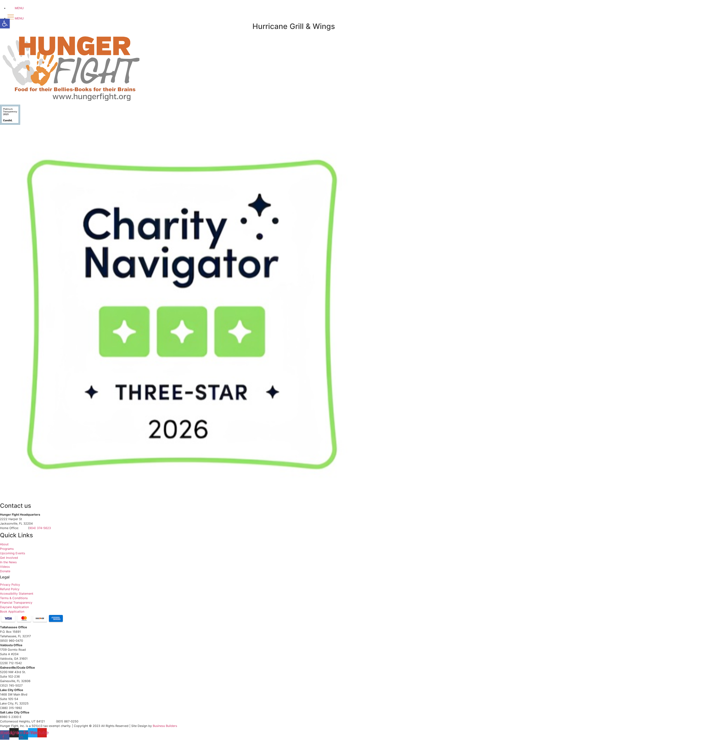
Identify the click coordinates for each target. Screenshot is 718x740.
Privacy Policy (10, 584)
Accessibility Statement (16, 593)
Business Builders (165, 726)
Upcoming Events (12, 553)
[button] (5, 23)
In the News (8, 562)
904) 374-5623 (40, 528)
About (4, 544)
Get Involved (9, 558)
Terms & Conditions (14, 598)
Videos (5, 566)
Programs (7, 549)
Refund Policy (9, 589)
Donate (5, 571)
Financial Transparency (16, 602)
